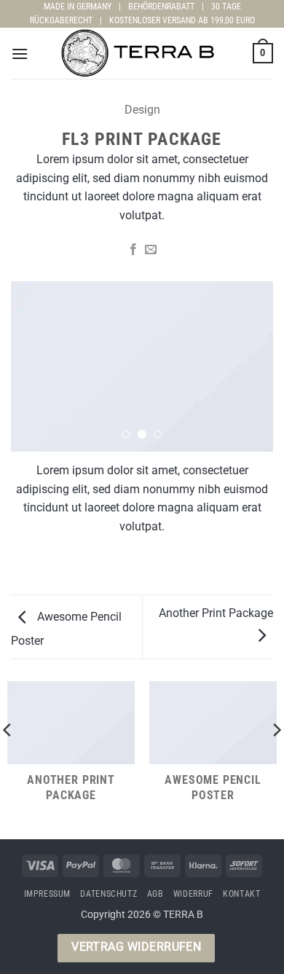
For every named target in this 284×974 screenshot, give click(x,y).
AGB (155, 894)
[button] (19, 53)
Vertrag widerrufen (136, 947)
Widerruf (193, 894)
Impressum (47, 894)
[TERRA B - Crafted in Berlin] (142, 53)
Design (142, 110)
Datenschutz (108, 894)
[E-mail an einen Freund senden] (151, 249)
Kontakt (241, 894)
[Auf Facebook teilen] (133, 249)
